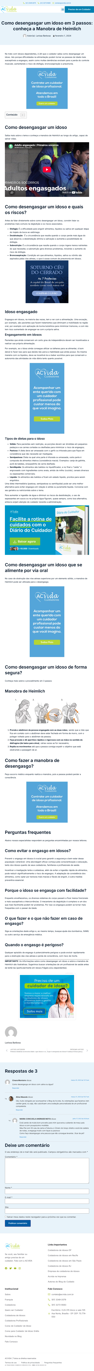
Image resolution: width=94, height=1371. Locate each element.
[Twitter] (10, 1268)
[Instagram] (19, 1268)
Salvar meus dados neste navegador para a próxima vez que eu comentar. (41, 1217)
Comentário (11, 1157)
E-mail (8, 1197)
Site (6, 1207)
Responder (15, 1088)
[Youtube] (15, 1268)
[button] (63, 9)
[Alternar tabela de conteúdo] (21, 115)
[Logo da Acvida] (8, 9)
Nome (8, 1188)
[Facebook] (6, 1268)
